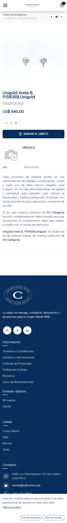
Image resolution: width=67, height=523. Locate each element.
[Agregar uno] (16, 123)
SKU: (5, 167)
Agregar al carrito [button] (35, 134)
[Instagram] (7, 330)
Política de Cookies (15, 369)
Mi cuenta (9, 400)
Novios (7, 443)
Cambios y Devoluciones (18, 357)
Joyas (6, 449)
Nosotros (9, 376)
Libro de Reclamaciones (18, 382)
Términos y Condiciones (18, 351)
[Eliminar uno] (6, 123)
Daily (6, 437)
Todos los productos (14, 15)
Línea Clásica (11, 431)
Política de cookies (12, 507)
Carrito (7, 406)
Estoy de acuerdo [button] (53, 518)
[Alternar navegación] (5, 5)
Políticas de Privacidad (17, 363)
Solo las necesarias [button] (30, 518)
